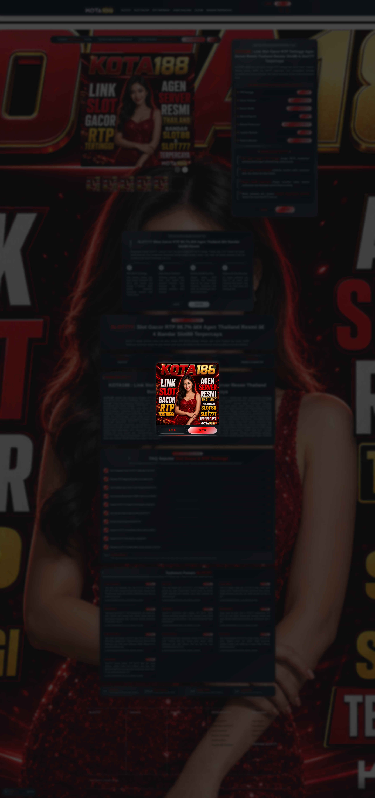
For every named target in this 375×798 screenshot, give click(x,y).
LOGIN (172, 430)
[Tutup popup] (215, 366)
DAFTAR (203, 430)
